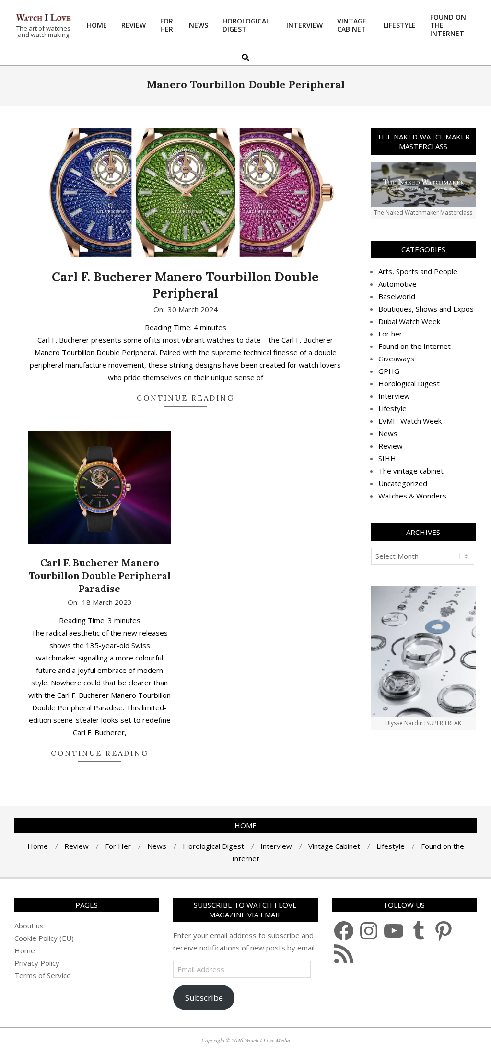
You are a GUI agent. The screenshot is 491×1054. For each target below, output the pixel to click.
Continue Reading (185, 398)
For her (390, 333)
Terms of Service (42, 975)
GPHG (388, 371)
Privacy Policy (36, 963)
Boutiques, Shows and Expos (426, 308)
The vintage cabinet (411, 470)
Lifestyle (392, 408)
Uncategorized (402, 483)
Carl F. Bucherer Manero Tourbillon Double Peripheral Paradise (100, 575)
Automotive (397, 284)
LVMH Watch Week (410, 421)
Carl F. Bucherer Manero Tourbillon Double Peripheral (185, 285)
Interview (394, 396)
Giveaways (396, 358)
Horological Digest (409, 383)
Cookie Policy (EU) (44, 938)
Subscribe (204, 997)
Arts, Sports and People (417, 271)
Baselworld (396, 296)
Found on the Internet (414, 346)
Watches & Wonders (412, 495)
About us (29, 925)
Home (24, 950)
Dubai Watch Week (409, 321)
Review (390, 446)
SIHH (387, 458)
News (387, 433)
